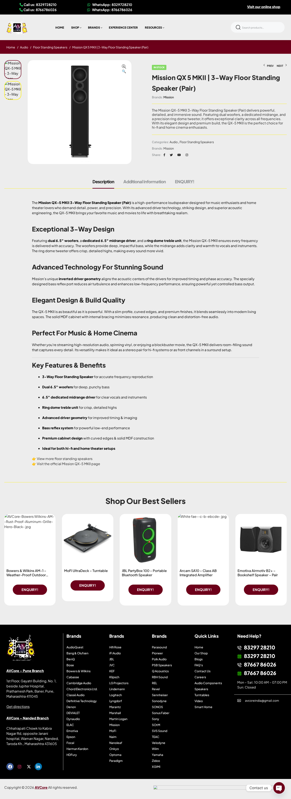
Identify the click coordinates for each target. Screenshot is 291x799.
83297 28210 (259, 647)
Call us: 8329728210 (39, 4)
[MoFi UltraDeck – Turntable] (87, 539)
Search (238, 27)
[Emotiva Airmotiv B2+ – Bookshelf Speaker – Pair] (261, 539)
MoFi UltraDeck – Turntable (86, 570)
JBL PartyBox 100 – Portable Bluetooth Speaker (144, 572)
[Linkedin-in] (38, 766)
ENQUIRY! (184, 181)
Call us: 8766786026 (40, 9)
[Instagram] (19, 766)
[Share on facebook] (164, 154)
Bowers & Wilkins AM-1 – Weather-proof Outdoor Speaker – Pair (26, 574)
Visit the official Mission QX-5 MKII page (68, 463)
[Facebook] (10, 766)
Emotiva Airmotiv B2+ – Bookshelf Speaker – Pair (258, 572)
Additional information (144, 181)
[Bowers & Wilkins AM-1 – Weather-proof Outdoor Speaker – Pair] (30, 539)
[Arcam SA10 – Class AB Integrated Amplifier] (203, 539)
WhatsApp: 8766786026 (111, 9)
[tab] (105, 183)
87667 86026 (260, 664)
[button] (124, 69)
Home (10, 47)
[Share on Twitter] (171, 154)
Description (103, 181)
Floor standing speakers (50, 47)
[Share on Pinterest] (179, 154)
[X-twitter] (28, 766)
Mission (168, 97)
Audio (24, 47)
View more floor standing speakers (64, 458)
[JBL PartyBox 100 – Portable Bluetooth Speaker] (145, 539)
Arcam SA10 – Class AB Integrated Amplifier (198, 572)
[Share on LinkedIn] (187, 154)
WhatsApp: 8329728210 (112, 4)
